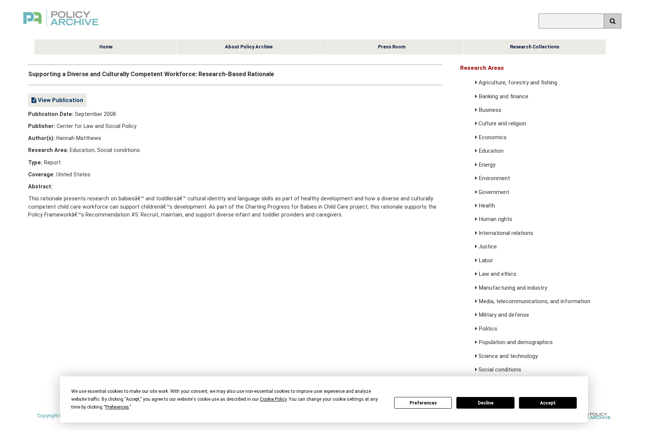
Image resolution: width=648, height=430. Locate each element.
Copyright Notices (56, 415)
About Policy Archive (249, 47)
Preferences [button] (117, 407)
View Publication (59, 100)
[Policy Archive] (61, 27)
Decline (486, 403)
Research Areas (482, 68)
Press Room (391, 47)
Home (105, 47)
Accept (548, 403)
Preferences (423, 403)
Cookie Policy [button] (273, 399)
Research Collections (534, 47)
